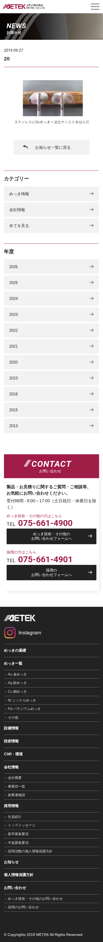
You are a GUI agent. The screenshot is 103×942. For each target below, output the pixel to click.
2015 (13, 410)
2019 (13, 378)
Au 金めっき (17, 674)
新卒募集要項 (18, 834)
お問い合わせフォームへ (51, 536)
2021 (13, 346)
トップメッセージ (21, 825)
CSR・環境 (13, 754)
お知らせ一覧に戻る (53, 147)
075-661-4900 (45, 523)
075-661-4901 (45, 559)
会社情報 (17, 209)
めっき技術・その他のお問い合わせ (35, 899)
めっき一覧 (13, 663)
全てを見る (19, 225)
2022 (13, 330)
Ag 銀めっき (17, 683)
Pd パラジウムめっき (24, 709)
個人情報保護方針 (19, 875)
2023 (13, 314)
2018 (13, 394)
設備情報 (11, 728)
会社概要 (15, 778)
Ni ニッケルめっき (22, 700)
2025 (13, 282)
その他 (13, 717)
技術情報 (11, 741)
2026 (13, 266)
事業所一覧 (16, 786)
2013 (13, 426)
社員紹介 (15, 817)
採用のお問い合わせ (23, 907)
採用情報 (11, 806)
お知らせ (11, 862)
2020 (13, 362)
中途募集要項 (18, 843)
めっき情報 (19, 193)
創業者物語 (16, 795)
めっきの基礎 (15, 650)
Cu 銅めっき (17, 692)
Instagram (29, 632)
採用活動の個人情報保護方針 (30, 851)
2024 (13, 298)
